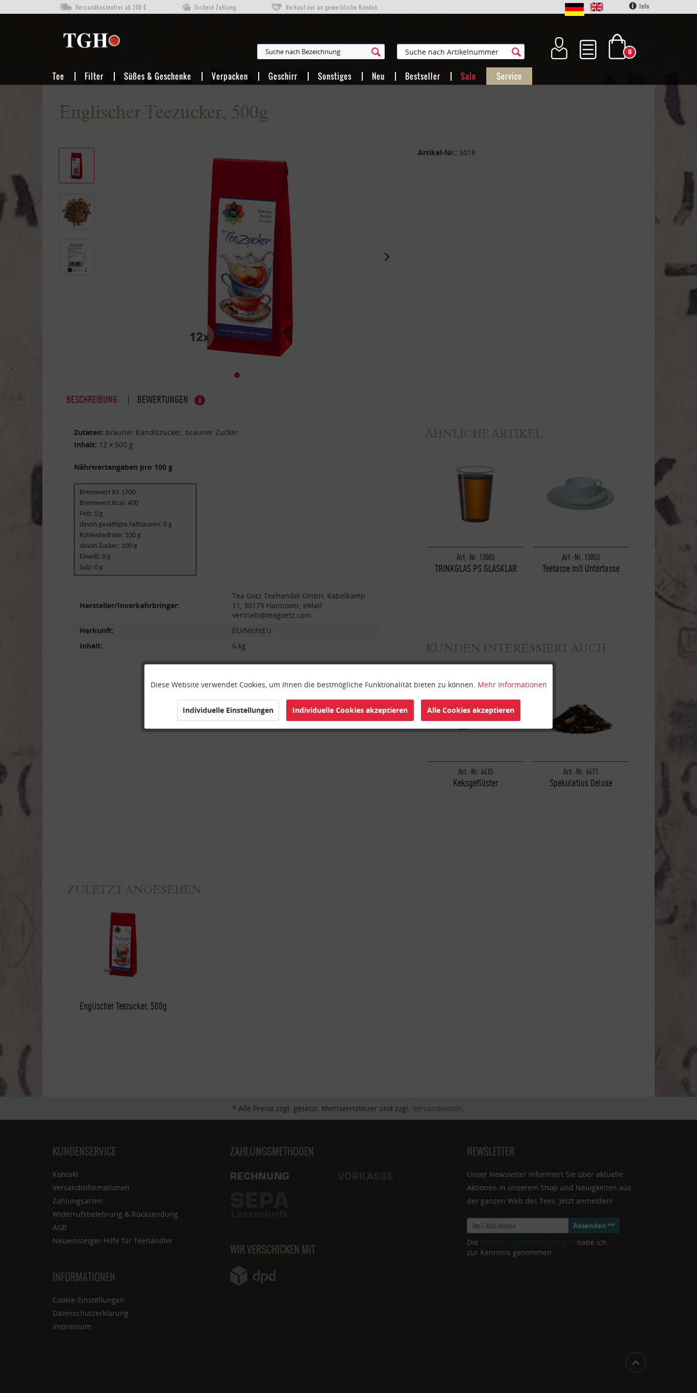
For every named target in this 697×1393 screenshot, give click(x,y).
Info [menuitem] (644, 6)
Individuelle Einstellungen (228, 710)
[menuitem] (371, 51)
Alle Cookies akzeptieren (470, 710)
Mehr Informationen (512, 684)
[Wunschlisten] (588, 46)
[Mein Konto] (559, 46)
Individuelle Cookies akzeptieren (350, 710)
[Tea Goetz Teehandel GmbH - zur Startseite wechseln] (91, 43)
